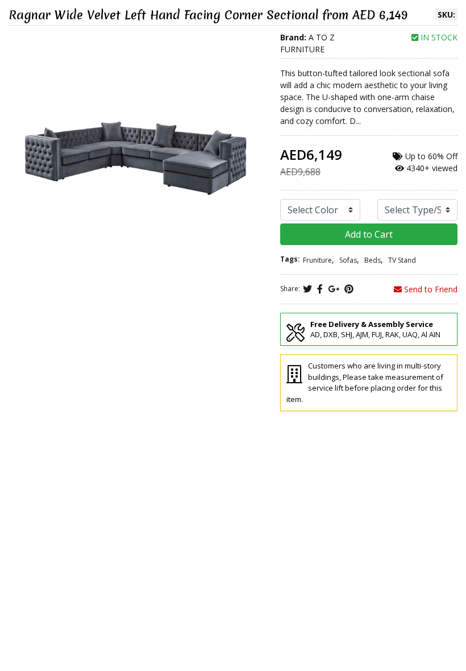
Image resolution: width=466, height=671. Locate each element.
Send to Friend (429, 289)
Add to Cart (369, 234)
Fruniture (317, 260)
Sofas (348, 260)
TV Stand (402, 260)
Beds (372, 260)
